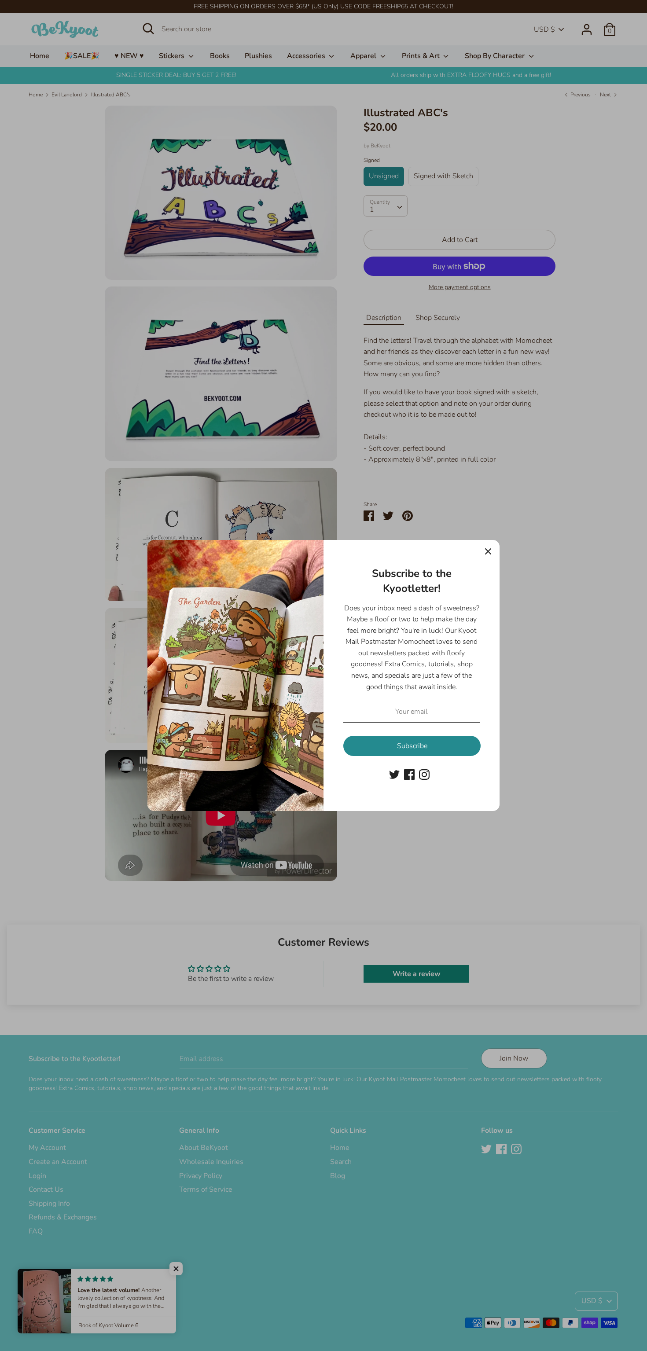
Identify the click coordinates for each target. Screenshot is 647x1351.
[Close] (488, 551)
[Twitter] (394, 774)
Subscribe (412, 746)
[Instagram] (424, 774)
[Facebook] (409, 774)
